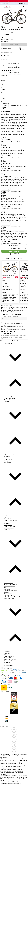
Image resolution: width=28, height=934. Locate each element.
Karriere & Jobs (7, 523)
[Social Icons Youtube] (14, 734)
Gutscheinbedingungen (9, 595)
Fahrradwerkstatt (8, 459)
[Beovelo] (3, 676)
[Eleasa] (12, 673)
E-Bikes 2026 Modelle (9, 656)
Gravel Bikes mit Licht (11, 310)
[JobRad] (4, 670)
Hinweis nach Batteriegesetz (10, 590)
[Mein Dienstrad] (5, 673)
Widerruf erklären (8, 593)
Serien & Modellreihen (9, 664)
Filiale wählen (4, 41)
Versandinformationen (9, 396)
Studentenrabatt (7, 522)
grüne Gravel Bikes (15, 307)
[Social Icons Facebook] (14, 729)
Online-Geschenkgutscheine (10, 520)
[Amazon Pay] (4, 679)
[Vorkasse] (16, 682)
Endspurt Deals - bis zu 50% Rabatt (14, 1)
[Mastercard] (16, 679)
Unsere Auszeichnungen (9, 526)
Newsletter (6, 457)
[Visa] (11, 679)
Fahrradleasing (7, 399)
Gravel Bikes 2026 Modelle (10, 659)
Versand (7, 34)
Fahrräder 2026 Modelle (9, 657)
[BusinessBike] (16, 670)
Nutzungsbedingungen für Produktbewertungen (14, 596)
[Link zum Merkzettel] (23, 7)
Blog (5, 517)
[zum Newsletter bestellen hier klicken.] (2, 321)
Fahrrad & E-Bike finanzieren (10, 584)
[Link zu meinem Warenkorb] (25, 7)
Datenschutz (7, 589)
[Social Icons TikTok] (14, 744)
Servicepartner (7, 461)
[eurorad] (12, 676)
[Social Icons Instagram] (14, 739)
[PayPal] (18, 676)
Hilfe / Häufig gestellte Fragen (11, 454)
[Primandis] (18, 673)
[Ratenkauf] (4, 682)
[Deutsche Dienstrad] (23, 670)
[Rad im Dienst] (24, 673)
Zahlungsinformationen (9, 398)
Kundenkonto (7, 456)
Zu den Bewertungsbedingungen (14, 74)
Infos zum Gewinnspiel (14, 72)
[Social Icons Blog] (14, 749)
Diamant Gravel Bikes (6, 307)
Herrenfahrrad (10, 311)
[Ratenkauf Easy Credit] (10, 682)
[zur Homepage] (7, 6)
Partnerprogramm (8, 525)
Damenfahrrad (7, 651)
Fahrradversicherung (8, 583)
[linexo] (8, 676)
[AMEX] (21, 679)
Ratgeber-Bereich (8, 519)
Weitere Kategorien (8, 665)
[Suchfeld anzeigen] (20, 7)
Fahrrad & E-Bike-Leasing (9, 586)
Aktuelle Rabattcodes (9, 528)
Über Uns (6, 515)
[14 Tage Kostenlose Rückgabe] (23, 49)
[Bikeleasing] (10, 670)
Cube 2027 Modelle (8, 654)
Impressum (6, 592)
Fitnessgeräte (7, 662)
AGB (5, 587)
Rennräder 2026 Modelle (9, 661)
